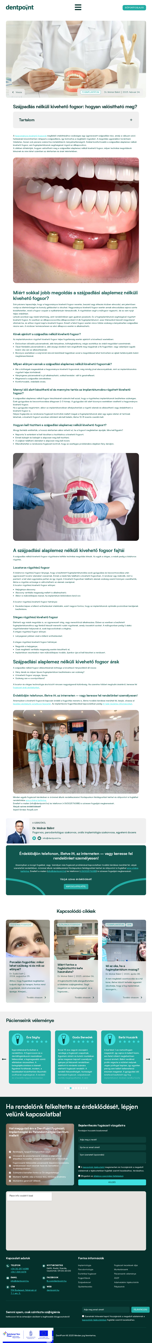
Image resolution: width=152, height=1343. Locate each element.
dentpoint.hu (53, 1290)
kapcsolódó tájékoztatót (93, 1167)
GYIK (129, 924)
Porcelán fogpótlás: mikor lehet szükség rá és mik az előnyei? (27, 965)
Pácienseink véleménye (125, 1273)
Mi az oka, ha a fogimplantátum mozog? (122, 967)
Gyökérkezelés (85, 1286)
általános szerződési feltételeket (108, 1176)
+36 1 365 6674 (18, 1271)
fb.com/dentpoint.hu (56, 1281)
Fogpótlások (84, 1278)
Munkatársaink (121, 1269)
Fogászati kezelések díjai (126, 1265)
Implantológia (84, 1265)
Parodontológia (85, 1269)
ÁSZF (116, 1278)
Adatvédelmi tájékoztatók (126, 1282)
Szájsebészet (84, 1282)
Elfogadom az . (102, 1176)
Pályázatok (119, 1286)
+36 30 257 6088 (20, 1268)
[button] (131, 120)
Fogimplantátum (90, 92)
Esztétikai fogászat (21, 924)
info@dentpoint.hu (57, 871)
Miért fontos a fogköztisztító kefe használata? (70, 968)
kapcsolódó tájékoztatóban (94, 1320)
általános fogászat (69, 924)
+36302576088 (88, 871)
